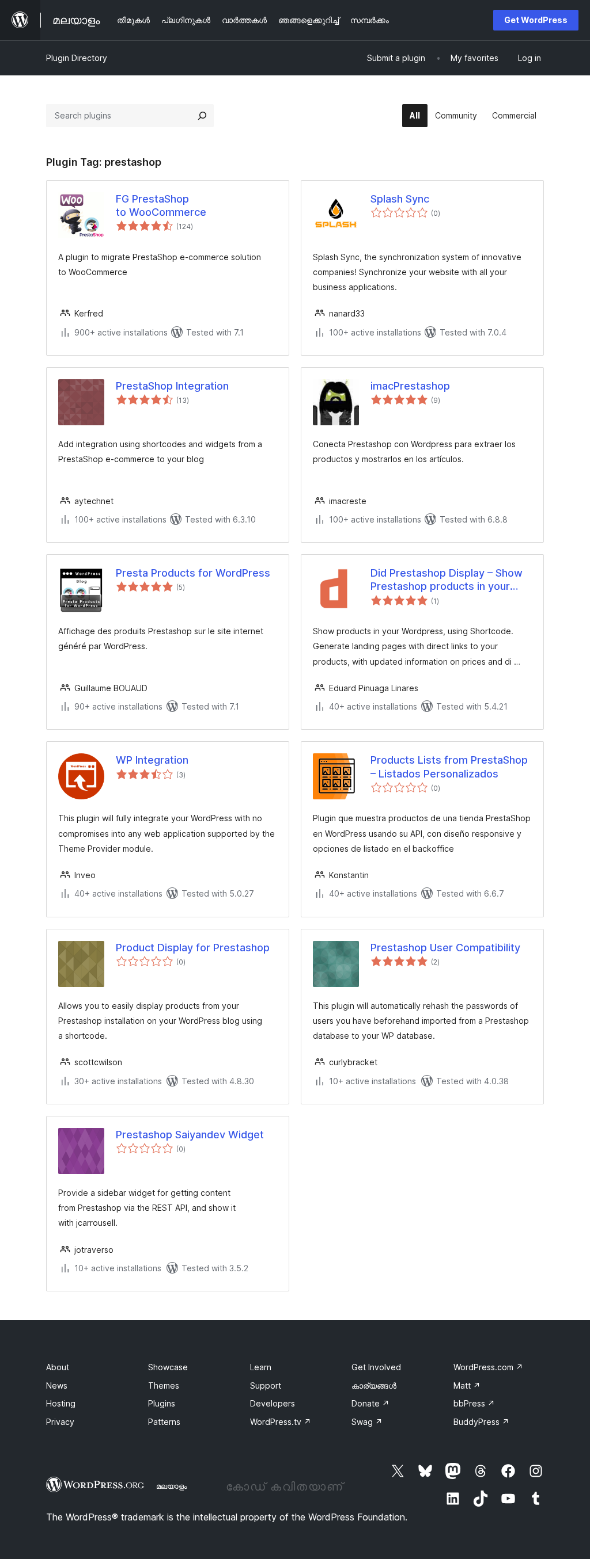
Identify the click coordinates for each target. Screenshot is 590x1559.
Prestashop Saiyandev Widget (190, 1135)
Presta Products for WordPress (193, 573)
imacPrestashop (410, 386)
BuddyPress (481, 1422)
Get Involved (376, 1367)
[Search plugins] (202, 115)
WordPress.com (488, 1367)
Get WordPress (536, 20)
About (57, 1367)
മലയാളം (171, 1486)
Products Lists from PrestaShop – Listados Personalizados (449, 766)
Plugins (161, 1403)
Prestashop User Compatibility (445, 948)
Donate (370, 1403)
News (56, 1385)
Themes (163, 1385)
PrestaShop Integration (172, 386)
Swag (367, 1422)
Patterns (164, 1422)
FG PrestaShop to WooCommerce (161, 205)
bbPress (474, 1403)
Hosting (60, 1403)
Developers (272, 1403)
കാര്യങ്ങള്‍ (373, 1385)
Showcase (168, 1367)
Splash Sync (399, 199)
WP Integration (152, 760)
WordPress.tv (280, 1422)
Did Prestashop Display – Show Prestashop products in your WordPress (446, 580)
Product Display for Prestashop (193, 948)
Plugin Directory (76, 58)
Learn (260, 1367)
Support (265, 1385)
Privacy (60, 1422)
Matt (467, 1385)
